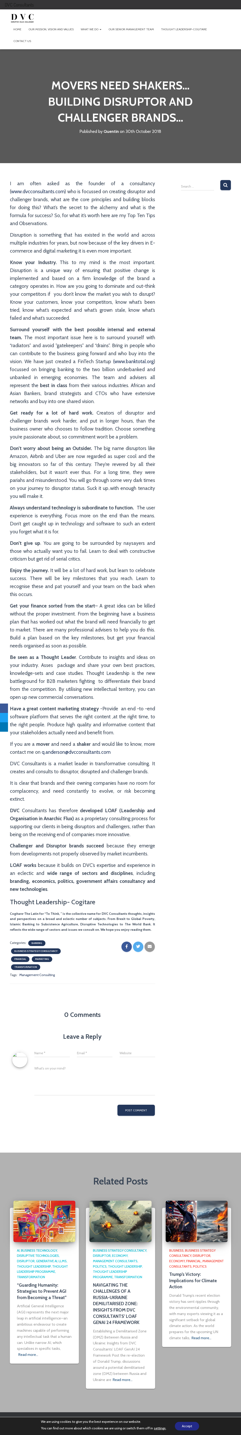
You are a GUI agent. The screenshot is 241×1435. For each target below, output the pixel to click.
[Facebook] (4, 708)
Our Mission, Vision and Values (51, 29)
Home (17, 29)
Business (176, 1250)
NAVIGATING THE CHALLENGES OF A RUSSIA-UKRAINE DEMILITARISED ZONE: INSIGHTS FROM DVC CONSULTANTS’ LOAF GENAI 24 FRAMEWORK (116, 1303)
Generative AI (46, 1261)
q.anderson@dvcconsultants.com (76, 752)
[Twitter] (4, 717)
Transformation (25, 967)
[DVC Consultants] (22, 17)
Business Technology (39, 1250)
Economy (120, 1256)
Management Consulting (37, 975)
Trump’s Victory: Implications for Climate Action (193, 1280)
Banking (37, 943)
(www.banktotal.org (133, 361)
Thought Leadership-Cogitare (184, 29)
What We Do (90, 29)
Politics (100, 1266)
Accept (187, 1426)
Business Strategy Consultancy (35, 951)
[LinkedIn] (4, 727)
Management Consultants (115, 1261)
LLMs (63, 1261)
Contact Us (22, 41)
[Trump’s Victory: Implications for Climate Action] (197, 1221)
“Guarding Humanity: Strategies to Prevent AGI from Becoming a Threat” (42, 1291)
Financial (20, 959)
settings (160, 1428)
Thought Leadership (34, 1266)
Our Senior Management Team (131, 29)
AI (18, 1250)
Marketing (42, 959)
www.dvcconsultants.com (37, 191)
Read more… (28, 1354)
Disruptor (26, 1261)
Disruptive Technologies (38, 1256)
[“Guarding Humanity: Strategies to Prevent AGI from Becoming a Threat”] (44, 1221)
